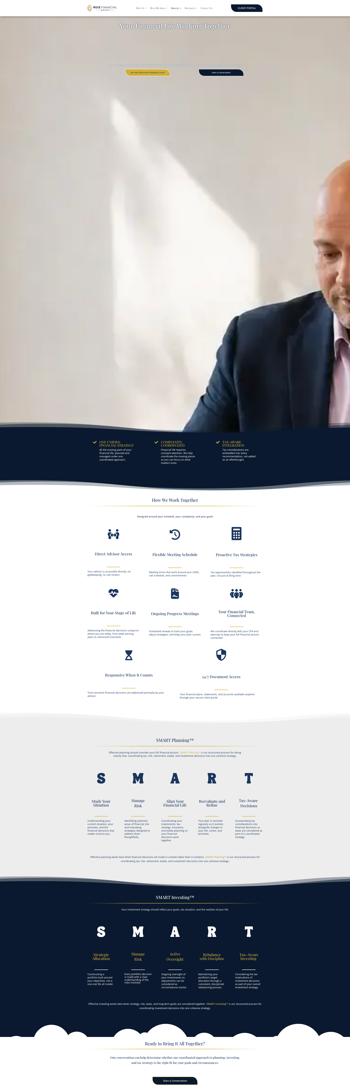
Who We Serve (157, 8)
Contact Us (206, 8)
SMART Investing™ (217, 1003)
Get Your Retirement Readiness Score (147, 72)
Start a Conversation (221, 72)
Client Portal (247, 8)
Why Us (140, 8)
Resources (190, 8)
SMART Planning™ (190, 752)
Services (175, 8)
